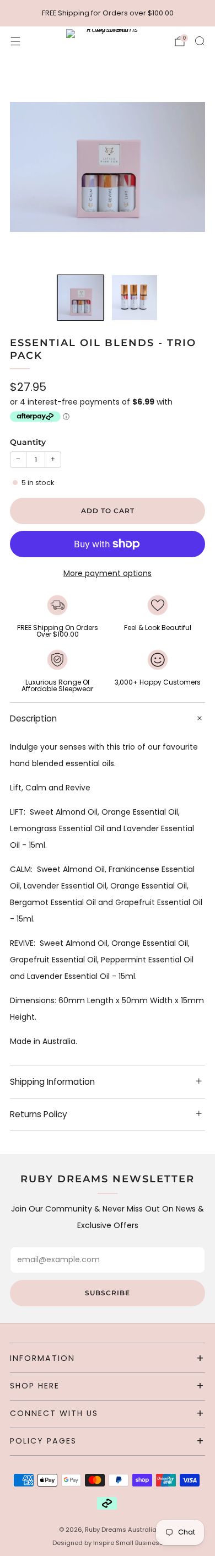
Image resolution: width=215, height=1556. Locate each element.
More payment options (107, 573)
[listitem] (107, 13)
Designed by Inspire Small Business (107, 1542)
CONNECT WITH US (54, 1413)
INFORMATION (42, 1358)
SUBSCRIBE (107, 1293)
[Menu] (15, 41)
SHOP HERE (35, 1385)
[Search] (199, 40)
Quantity (28, 442)
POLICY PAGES (43, 1440)
